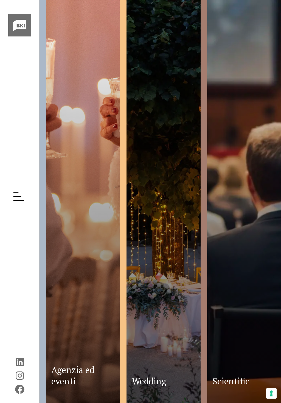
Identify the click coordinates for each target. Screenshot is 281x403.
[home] (19, 25)
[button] (19, 196)
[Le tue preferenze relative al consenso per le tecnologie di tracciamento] (271, 393)
